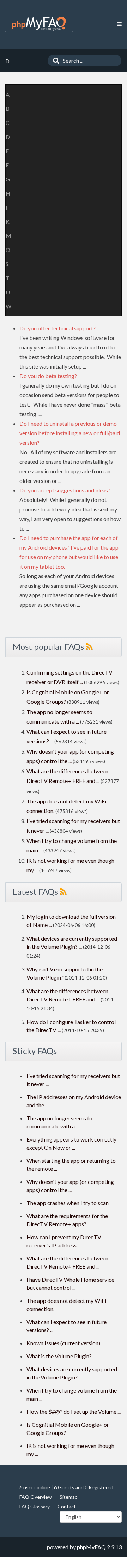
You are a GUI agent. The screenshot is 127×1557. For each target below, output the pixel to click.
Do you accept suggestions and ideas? (64, 490)
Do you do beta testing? (48, 375)
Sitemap (69, 1497)
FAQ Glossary (34, 1506)
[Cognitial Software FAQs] (39, 24)
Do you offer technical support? (57, 328)
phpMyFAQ (91, 1547)
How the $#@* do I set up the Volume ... (73, 1411)
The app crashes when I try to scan (67, 1202)
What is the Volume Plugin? (59, 1356)
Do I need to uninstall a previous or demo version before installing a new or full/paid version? (69, 433)
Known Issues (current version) (63, 1343)
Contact (67, 1506)
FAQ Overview (35, 1497)
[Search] (54, 60)
